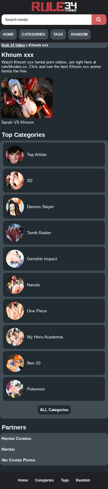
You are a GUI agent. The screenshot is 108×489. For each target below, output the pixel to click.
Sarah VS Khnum (17, 122)
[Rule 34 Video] (54, 11)
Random (79, 34)
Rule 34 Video (13, 45)
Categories (33, 34)
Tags (58, 34)
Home (8, 34)
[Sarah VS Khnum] (26, 98)
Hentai (8, 449)
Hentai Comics (16, 438)
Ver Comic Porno (18, 460)
